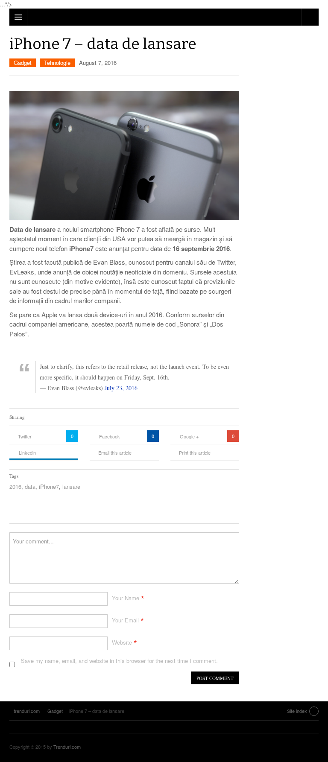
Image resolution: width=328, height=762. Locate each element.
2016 (15, 486)
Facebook (109, 436)
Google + (189, 436)
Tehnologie (57, 62)
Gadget (23, 62)
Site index (297, 710)
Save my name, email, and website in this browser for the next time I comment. (119, 661)
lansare (71, 486)
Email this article (115, 452)
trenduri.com (297, 747)
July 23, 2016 (121, 388)
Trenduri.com (67, 746)
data (30, 486)
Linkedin (27, 452)
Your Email (125, 620)
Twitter (25, 436)
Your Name (125, 598)
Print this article (195, 452)
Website (122, 642)
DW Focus (164, 17)
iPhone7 (49, 486)
